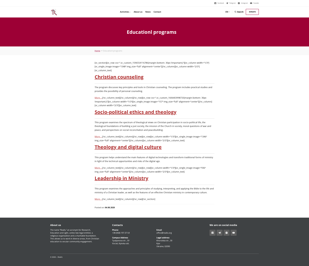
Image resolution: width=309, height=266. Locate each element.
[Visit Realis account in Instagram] (227, 233)
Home (97, 50)
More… (98, 97)
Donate (252, 12)
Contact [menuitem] (157, 11)
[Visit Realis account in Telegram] (220, 233)
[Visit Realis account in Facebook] (213, 233)
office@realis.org (164, 232)
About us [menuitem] (138, 11)
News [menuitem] (148, 11)
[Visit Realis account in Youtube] (234, 233)
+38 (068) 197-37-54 (121, 232)
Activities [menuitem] (124, 11)
